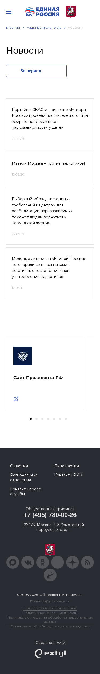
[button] (31, 419)
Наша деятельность (44, 28)
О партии (19, 466)
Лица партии (66, 466)
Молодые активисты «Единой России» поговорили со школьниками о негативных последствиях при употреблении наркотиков (49, 267)
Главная (13, 28)
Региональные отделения (24, 477)
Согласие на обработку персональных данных (50, 626)
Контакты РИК (68, 475)
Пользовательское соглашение (50, 608)
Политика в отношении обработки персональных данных (50, 619)
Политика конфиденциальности (50, 613)
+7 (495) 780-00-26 (50, 514)
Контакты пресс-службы (26, 491)
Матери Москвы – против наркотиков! (48, 163)
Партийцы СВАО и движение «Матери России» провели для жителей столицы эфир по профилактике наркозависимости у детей (50, 118)
